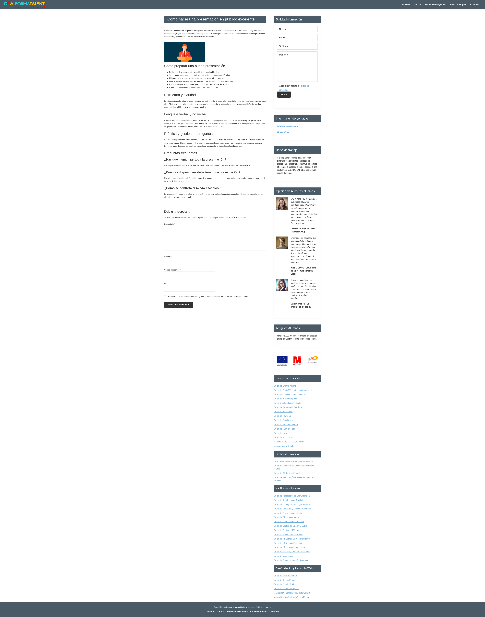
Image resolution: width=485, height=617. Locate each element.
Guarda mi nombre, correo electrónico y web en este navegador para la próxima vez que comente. (208, 296)
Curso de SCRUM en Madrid (287, 473)
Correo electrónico (172, 270)
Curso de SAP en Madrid (285, 386)
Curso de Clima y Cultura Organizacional (292, 504)
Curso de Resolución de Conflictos (289, 500)
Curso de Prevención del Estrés (288, 513)
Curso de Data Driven (283, 420)
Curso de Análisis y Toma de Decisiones (292, 552)
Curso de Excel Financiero (286, 424)
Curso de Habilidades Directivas (288, 534)
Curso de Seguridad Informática (288, 407)
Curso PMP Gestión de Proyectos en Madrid (293, 461)
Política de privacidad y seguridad (240, 607)
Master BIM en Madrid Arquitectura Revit (292, 593)
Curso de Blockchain (283, 412)
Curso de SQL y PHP (283, 437)
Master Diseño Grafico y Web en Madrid (291, 597)
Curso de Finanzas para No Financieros (292, 539)
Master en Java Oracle (284, 446)
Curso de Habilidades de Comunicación (292, 496)
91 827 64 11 (283, 132)
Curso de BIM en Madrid (285, 580)
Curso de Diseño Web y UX (286, 589)
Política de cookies (263, 607)
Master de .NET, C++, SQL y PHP (289, 442)
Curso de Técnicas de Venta (286, 517)
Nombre (168, 256)
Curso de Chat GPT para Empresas (290, 394)
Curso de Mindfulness (283, 556)
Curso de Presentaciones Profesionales (291, 560)
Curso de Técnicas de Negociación (289, 547)
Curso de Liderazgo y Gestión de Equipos (292, 509)
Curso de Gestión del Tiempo (287, 530)
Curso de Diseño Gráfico (285, 584)
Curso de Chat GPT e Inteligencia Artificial (293, 390)
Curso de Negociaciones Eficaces (289, 522)
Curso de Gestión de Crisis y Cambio (290, 526)
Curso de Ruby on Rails (284, 429)
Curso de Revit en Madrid (285, 576)
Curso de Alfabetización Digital (287, 403)
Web (166, 283)
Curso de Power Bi (282, 416)
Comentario (169, 224)
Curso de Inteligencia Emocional (288, 543)
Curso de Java (280, 433)
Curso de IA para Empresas (286, 399)
